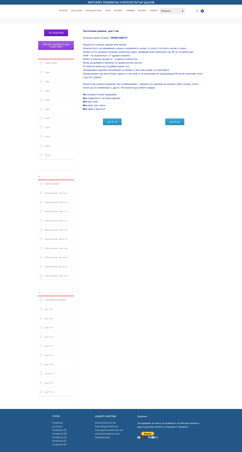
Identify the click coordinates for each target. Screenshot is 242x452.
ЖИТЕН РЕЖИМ (52, 184)
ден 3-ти (49, 327)
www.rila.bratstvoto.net (107, 433)
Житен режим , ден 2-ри (56, 202)
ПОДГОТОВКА (51, 63)
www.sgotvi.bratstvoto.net (109, 430)
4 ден (47, 100)
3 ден (47, 91)
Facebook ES (59, 440)
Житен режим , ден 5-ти (56, 230)
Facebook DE (59, 430)
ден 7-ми (49, 364)
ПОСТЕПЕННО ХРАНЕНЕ (56, 300)
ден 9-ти (49, 383)
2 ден (47, 81)
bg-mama (57, 426)
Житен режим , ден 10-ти (56, 276)
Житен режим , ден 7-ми (56, 248)
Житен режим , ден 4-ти (56, 220)
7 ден (47, 127)
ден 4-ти (49, 337)
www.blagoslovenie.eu (106, 426)
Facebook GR (59, 433)
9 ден (47, 146)
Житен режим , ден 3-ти (56, 211)
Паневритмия (102, 437)
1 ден (47, 72)
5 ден (47, 109)
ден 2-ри (49, 318)
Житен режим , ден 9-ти (56, 266)
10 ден (48, 155)
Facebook (57, 422)
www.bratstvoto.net (105, 422)
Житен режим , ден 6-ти (56, 239)
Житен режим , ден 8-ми (56, 257)
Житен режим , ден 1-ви (56, 193)
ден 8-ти (49, 373)
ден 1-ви (49, 309)
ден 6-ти (49, 355)
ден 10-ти (49, 392)
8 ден (47, 137)
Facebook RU (59, 444)
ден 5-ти (49, 346)
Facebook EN (59, 437)
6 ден (47, 118)
